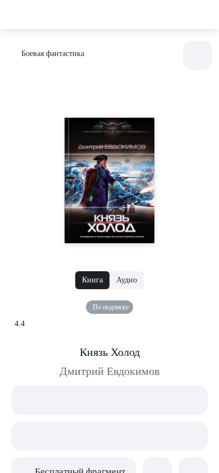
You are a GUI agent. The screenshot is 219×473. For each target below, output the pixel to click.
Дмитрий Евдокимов (109, 371)
